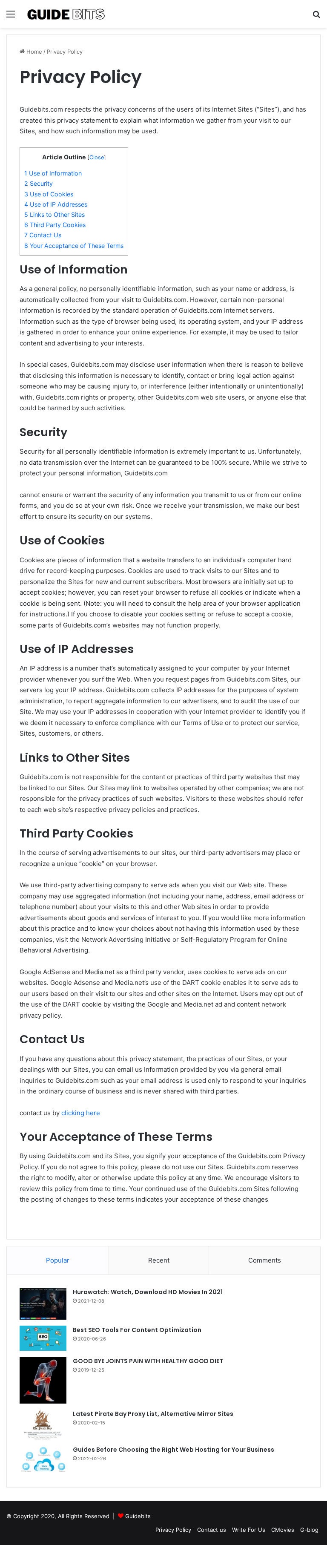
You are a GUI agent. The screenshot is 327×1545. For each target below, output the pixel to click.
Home (33, 51)
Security (38, 183)
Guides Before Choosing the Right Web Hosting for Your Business (173, 1449)
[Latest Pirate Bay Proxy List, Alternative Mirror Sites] (43, 1424)
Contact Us (42, 235)
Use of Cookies (48, 194)
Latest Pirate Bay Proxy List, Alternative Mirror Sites (153, 1414)
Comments (264, 1260)
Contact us (211, 1529)
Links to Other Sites (54, 214)
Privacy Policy (173, 1529)
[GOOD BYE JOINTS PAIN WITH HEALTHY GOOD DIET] (43, 1380)
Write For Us (248, 1529)
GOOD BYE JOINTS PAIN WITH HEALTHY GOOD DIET (148, 1361)
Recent (158, 1260)
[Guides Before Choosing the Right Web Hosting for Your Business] (43, 1460)
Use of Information (53, 173)
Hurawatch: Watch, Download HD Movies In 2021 (148, 1292)
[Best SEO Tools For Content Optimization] (43, 1338)
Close (96, 157)
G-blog (309, 1529)
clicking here (80, 1113)
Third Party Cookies (55, 224)
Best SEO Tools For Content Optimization (137, 1330)
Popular (57, 1260)
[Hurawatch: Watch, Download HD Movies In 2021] (43, 1304)
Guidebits (138, 1516)
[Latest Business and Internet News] (66, 14)
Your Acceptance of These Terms (73, 245)
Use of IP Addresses (55, 204)
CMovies (282, 1529)
